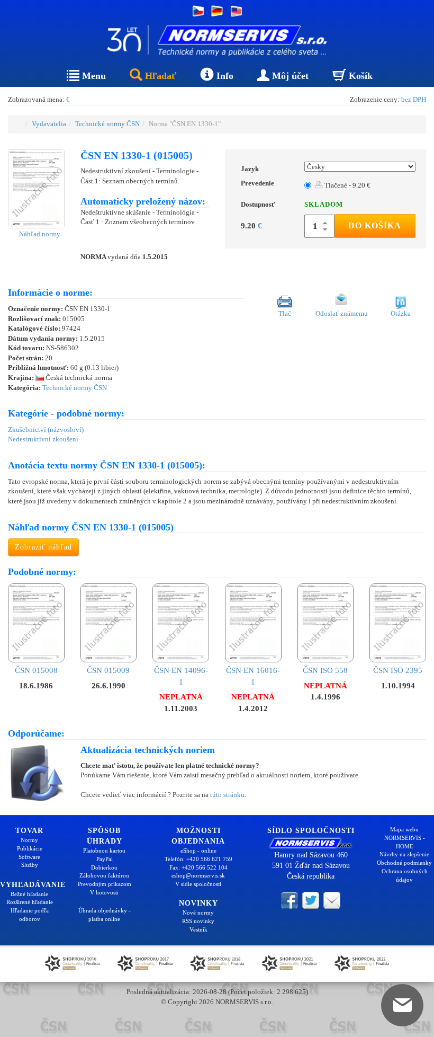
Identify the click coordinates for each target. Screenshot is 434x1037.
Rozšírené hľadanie (29, 902)
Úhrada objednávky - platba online (104, 914)
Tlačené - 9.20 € (346, 185)
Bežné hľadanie (29, 894)
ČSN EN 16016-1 (253, 676)
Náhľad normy (38, 234)
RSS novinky (198, 921)
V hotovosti (104, 892)
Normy (29, 840)
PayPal (104, 859)
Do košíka (374, 225)
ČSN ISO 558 (325, 670)
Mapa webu (404, 829)
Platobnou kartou (104, 850)
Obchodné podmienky (404, 862)
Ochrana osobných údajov (405, 875)
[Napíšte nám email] (331, 899)
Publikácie (29, 848)
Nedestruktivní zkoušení (43, 439)
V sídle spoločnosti (198, 884)
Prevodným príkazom (104, 884)
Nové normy (198, 912)
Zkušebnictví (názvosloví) (46, 429)
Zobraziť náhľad (43, 547)
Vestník (198, 929)
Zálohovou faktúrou (104, 875)
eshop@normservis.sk (198, 875)
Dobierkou (104, 867)
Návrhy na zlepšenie (404, 854)
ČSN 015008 (36, 670)
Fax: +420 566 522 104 (198, 867)
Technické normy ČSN (107, 124)
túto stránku (227, 795)
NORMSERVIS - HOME (404, 842)
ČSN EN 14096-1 (181, 676)
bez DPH (413, 99)
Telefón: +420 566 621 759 (198, 859)
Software (29, 857)
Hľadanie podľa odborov (30, 914)
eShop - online (198, 850)
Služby (29, 865)
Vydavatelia (49, 124)
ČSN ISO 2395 (397, 670)
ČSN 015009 (108, 670)
